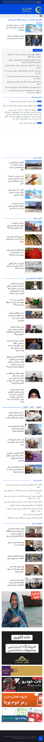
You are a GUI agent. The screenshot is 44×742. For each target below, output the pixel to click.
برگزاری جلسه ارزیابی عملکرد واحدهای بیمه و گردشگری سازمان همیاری (15, 582)
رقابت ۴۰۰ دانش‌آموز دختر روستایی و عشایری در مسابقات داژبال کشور (24, 91)
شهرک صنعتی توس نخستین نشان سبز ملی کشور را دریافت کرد (24, 77)
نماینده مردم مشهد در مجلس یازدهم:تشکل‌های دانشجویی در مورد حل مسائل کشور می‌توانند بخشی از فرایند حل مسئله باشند (15, 395)
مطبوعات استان (37, 523)
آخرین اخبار (37, 50)
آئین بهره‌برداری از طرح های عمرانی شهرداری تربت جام (22, 87)
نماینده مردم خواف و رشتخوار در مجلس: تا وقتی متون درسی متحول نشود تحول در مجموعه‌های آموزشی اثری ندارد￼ (15, 288)
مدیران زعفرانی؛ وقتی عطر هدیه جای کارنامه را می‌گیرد (21, 105)
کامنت (25, 407)
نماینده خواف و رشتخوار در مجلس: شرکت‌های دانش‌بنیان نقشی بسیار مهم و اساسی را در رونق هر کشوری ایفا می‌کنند (15, 378)
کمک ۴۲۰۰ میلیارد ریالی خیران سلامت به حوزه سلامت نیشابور (23, 66)
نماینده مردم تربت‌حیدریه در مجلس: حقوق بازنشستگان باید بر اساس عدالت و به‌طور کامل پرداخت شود (15, 345)
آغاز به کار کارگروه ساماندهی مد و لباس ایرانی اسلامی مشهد (23, 486)
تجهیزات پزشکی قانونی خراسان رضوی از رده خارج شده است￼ (15, 266)
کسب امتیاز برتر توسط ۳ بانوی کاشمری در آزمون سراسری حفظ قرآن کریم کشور (25, 61)
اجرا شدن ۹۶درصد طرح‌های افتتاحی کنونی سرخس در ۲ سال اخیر (23, 72)
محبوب (38, 407)
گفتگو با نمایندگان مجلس (34, 278)
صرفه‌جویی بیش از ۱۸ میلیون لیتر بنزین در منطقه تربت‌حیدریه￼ (15, 302)
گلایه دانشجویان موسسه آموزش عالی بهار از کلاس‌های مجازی (16, 429)
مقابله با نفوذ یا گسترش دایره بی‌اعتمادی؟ (25, 101)
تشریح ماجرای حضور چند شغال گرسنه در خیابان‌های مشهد (15, 239)
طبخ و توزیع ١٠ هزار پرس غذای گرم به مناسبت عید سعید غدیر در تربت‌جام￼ (22, 497)
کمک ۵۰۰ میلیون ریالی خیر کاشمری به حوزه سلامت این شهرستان (15, 27)
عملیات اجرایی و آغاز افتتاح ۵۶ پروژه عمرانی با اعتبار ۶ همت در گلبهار (23, 510)
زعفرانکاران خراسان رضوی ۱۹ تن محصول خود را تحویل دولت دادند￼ (15, 252)
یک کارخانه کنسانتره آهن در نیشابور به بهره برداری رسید (22, 502)
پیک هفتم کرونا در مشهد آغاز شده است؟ (16, 543)
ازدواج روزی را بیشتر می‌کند (30, 123)
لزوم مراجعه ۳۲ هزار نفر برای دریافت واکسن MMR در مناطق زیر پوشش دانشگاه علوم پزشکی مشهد (15, 532)
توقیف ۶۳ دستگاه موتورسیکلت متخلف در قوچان (25, 505)
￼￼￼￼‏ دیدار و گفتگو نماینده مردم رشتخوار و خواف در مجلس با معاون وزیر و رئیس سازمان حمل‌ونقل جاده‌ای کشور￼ (15, 362)
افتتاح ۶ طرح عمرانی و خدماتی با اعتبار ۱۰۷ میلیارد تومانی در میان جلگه (24, 55)
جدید (32, 407)
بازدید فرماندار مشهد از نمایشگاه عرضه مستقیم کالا (23, 518)
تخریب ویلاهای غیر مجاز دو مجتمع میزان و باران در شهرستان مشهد (15, 469)
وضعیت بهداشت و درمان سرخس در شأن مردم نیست (15, 37)
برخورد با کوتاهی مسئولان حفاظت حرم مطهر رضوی (15, 557)
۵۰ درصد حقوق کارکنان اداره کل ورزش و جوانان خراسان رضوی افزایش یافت (15, 415)
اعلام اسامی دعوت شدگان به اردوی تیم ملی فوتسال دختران (24, 83)
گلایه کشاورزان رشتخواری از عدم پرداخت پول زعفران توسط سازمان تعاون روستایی (15, 457)
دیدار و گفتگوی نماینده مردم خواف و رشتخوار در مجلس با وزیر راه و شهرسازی (16, 317)
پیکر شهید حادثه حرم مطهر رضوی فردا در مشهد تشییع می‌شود (15, 569)
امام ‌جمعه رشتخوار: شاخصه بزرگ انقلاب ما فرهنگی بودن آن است (22, 491)
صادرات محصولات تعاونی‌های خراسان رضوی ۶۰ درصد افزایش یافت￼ (15, 225)
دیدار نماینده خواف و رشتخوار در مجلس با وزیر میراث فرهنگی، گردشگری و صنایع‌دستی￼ (15, 330)
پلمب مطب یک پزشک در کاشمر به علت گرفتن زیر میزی (15, 442)
